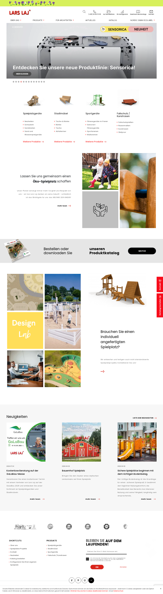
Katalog (113, 20)
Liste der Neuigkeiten (143, 418)
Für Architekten (64, 20)
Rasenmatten (124, 125)
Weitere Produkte (32, 142)
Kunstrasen (123, 129)
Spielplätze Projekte (18, 548)
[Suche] (84, 12)
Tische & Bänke (62, 121)
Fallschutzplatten (125, 122)
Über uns (14, 20)
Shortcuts (15, 540)
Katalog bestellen (160, 307)
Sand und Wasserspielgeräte (33, 133)
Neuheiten (29, 121)
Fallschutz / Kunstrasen (123, 115)
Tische (59, 128)
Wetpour (122, 132)
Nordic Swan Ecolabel (141, 20)
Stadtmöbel (61, 113)
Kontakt (13, 552)
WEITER (142, 251)
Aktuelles (90, 20)
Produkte (37, 20)
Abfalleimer (61, 131)
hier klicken (22, 74)
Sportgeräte (92, 113)
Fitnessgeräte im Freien (97, 121)
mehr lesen (62, 206)
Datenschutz (118, 591)
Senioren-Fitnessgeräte (93, 126)
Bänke (58, 124)
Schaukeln (29, 124)
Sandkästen (30, 128)
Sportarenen (92, 131)
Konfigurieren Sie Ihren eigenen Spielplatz (23, 563)
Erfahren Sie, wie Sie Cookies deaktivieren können (89, 591)
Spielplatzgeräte (32, 113)
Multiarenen (92, 134)
